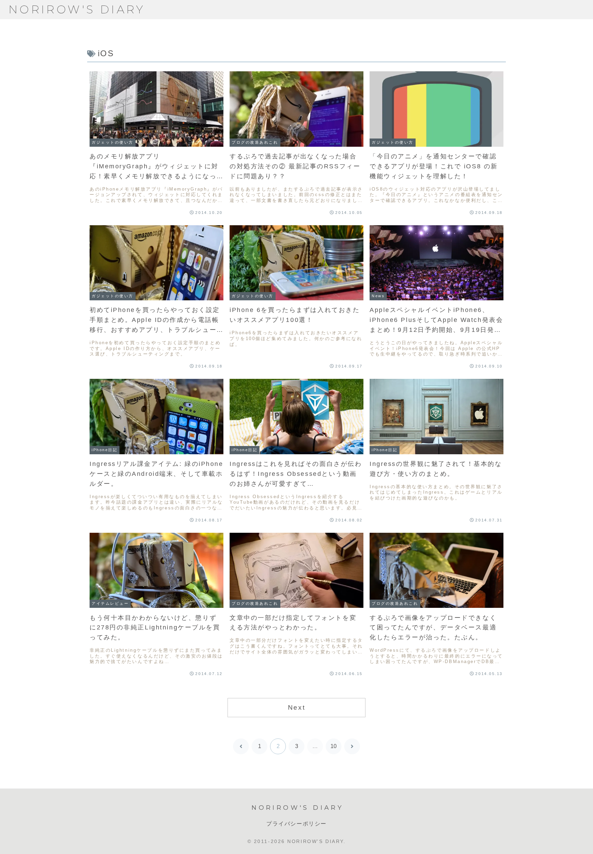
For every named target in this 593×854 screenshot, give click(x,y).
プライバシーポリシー (296, 823)
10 (333, 746)
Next (296, 707)
